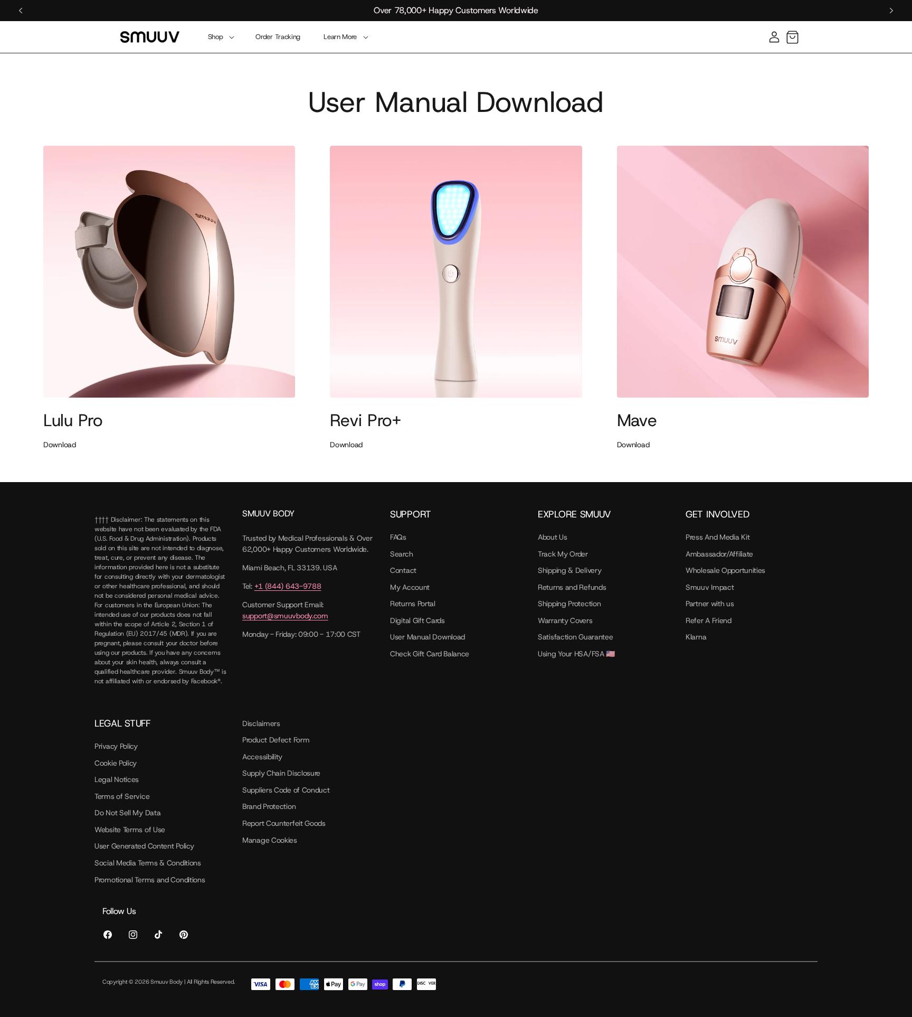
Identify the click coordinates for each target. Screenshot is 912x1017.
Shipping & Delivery (569, 570)
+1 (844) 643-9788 (287, 586)
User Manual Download (427, 637)
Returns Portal (412, 603)
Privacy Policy (116, 746)
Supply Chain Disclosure (281, 773)
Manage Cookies (269, 840)
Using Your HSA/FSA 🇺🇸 (576, 653)
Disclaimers (261, 723)
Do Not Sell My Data (127, 812)
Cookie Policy (115, 763)
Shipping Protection (569, 603)
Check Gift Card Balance (429, 653)
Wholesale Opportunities (725, 570)
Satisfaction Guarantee (575, 637)
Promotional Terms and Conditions (149, 879)
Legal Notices (116, 779)
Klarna (696, 637)
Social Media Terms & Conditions (147, 863)
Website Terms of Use (129, 829)
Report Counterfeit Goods (284, 823)
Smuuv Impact (710, 587)
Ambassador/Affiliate (719, 554)
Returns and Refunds (572, 587)
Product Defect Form (275, 740)
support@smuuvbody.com (285, 615)
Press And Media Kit (717, 537)
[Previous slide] (21, 11)
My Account (410, 587)
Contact (403, 570)
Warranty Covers (565, 620)
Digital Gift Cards (417, 620)
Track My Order (563, 554)
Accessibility (262, 756)
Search (401, 554)
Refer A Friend (709, 620)
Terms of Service (121, 796)
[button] (220, 37)
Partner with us (710, 603)
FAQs (398, 537)
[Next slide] (891, 11)
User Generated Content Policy (144, 846)
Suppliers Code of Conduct (286, 790)
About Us (552, 537)
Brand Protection (269, 806)
